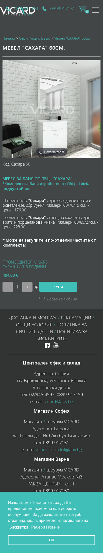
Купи (58, 287)
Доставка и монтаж (33, 318)
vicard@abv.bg (58, 401)
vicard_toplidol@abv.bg (59, 450)
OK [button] (51, 540)
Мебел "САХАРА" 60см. (72, 38)
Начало (8, 38)
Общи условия (34, 325)
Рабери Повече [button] (45, 527)
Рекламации (76, 318)
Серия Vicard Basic (34, 38)
